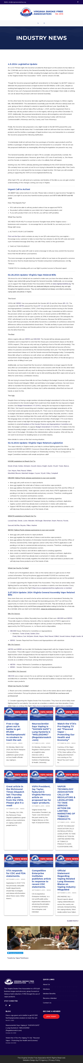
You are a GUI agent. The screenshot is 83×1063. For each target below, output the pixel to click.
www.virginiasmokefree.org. (62, 284)
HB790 (21, 306)
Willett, (29, 471)
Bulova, (66, 466)
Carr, (9, 471)
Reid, (19, 471)
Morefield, (11, 473)
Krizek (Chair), (13, 466)
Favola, (65, 521)
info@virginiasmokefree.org (17, 2)
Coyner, (37, 473)
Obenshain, (47, 521)
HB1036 (11, 676)
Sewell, (33, 466)
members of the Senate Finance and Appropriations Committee (46, 424)
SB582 (18, 303)
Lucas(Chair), (12, 521)
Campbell (54, 473)
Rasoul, (23, 471)
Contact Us (47, 1003)
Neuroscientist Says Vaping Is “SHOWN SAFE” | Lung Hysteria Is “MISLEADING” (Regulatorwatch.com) (41, 731)
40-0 (49, 303)
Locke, (25, 521)
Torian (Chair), (25, 633)
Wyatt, (55, 466)
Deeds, (20, 521)
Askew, (39, 466)
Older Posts (72, 921)
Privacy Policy (54, 1060)
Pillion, (29, 525)
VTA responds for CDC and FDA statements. (16, 873)
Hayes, (14, 471)
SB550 (27, 339)
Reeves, (60, 521)
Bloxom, (18, 473)
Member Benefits (49, 994)
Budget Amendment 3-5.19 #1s (29, 405)
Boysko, (23, 525)
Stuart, (54, 521)
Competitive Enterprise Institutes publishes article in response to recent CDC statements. (41, 878)
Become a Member (50, 998)
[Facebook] (78, 2)
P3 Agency (42, 1060)
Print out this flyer (14, 236)
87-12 (41, 306)
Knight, (44, 466)
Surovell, (11, 525)
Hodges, (31, 473)
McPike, (17, 525)
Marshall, (25, 473)
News (20, 743)
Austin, (50, 466)
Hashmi (34, 525)
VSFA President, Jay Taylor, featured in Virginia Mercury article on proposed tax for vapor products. (41, 794)
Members (46, 989)
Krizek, (36, 636)
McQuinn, (27, 466)
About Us (46, 984)
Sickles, (20, 466)
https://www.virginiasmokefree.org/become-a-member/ (52, 588)
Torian (61, 466)
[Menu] (44, 23)
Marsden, (31, 521)
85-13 (65, 303)
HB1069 (37, 339)
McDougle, (39, 521)
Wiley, (48, 473)
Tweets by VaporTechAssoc (18, 958)
